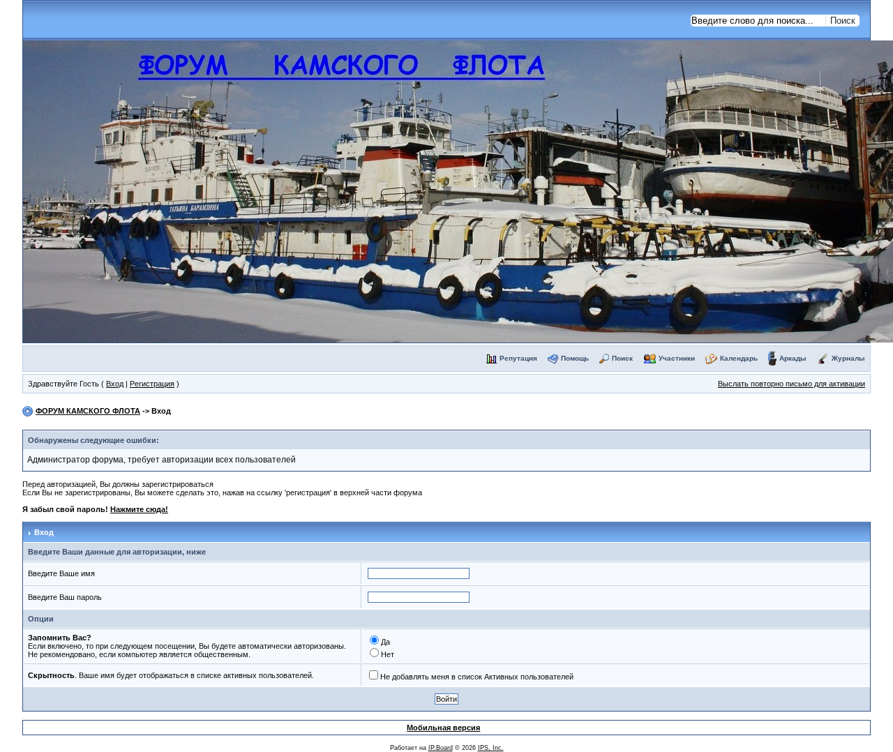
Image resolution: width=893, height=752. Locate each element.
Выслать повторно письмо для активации (791, 383)
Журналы (848, 358)
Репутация (518, 358)
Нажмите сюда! (139, 509)
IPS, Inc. (491, 747)
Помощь (575, 358)
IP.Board (440, 747)
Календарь (739, 358)
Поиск (622, 358)
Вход (114, 383)
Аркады (792, 358)
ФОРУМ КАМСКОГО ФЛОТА (88, 411)
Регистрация (152, 383)
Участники (677, 358)
